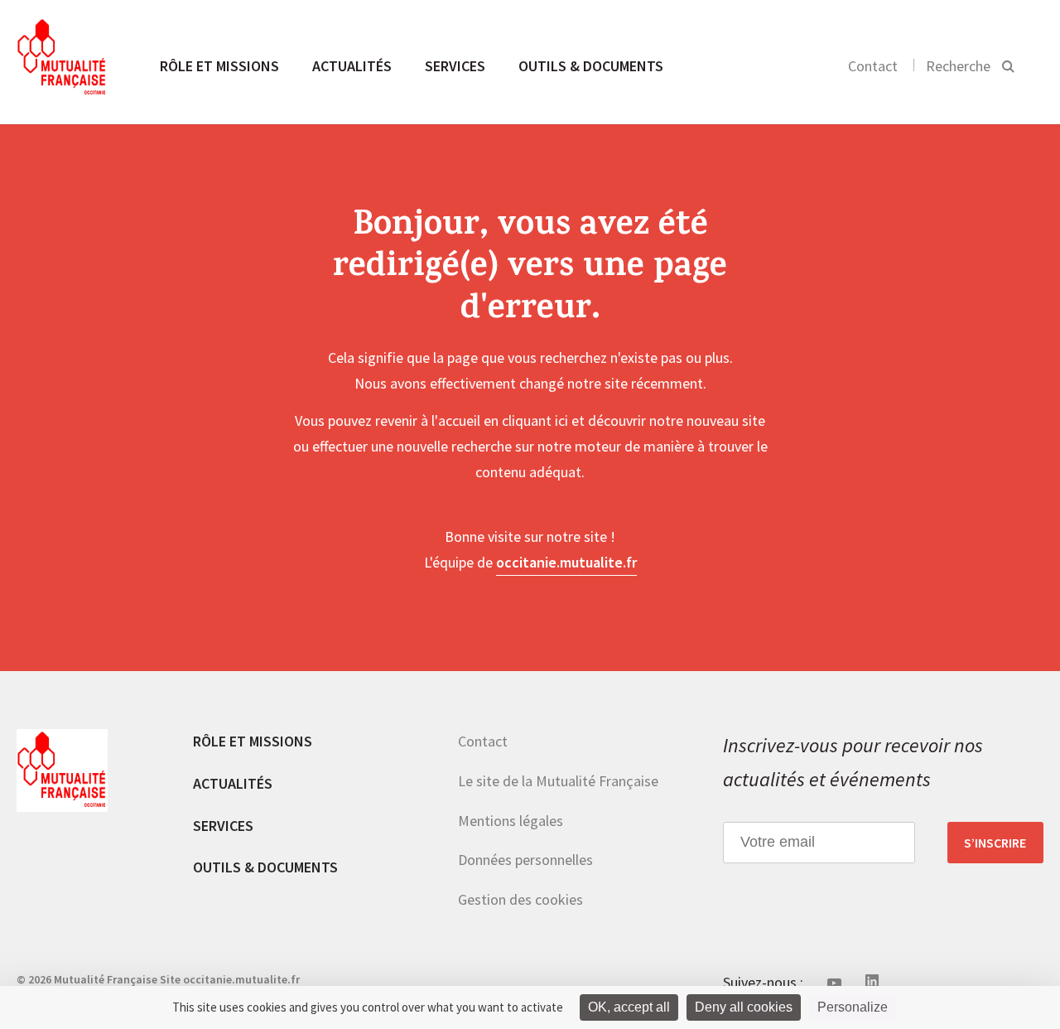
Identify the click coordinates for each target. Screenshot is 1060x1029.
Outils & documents (590, 65)
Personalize (852, 1007)
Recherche (958, 65)
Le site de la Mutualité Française (558, 780)
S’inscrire (995, 842)
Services (455, 65)
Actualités (352, 65)
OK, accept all (629, 1007)
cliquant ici (535, 420)
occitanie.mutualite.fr (566, 562)
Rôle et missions (219, 65)
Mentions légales (510, 820)
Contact (873, 65)
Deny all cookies (744, 1007)
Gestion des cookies (520, 899)
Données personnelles (525, 859)
